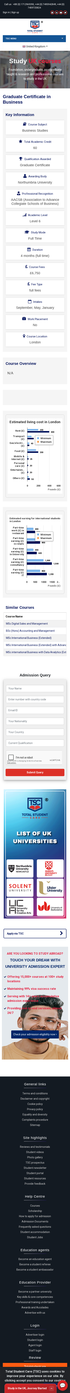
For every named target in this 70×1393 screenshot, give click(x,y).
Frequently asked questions (35, 1226)
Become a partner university (35, 1291)
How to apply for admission (35, 1216)
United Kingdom (35, 46)
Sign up (15, 12)
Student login (35, 1339)
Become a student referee (35, 1264)
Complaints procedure (35, 1119)
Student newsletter (35, 1167)
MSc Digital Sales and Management (27, 623)
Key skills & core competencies (35, 1296)
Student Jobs (35, 1237)
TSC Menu (11, 38)
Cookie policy (35, 1103)
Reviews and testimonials (35, 1146)
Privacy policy (35, 1109)
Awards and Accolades (35, 1307)
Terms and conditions (35, 1093)
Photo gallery (35, 1157)
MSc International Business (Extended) (29, 637)
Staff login (35, 1350)
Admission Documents (35, 1221)
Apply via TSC (15, 933)
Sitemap (35, 1125)
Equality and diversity (35, 1114)
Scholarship (35, 1210)
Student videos (35, 1152)
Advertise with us (35, 1312)
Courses (35, 1205)
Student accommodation (35, 1232)
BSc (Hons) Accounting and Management (30, 630)
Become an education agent (35, 1259)
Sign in (6, 12)
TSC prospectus (35, 1162)
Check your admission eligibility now (34, 1034)
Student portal (35, 1173)
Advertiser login (35, 1334)
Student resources (35, 1178)
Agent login (35, 1345)
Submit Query (35, 772)
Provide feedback (35, 1183)
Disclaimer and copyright (35, 1098)
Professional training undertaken (35, 1302)
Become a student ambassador (35, 1269)
